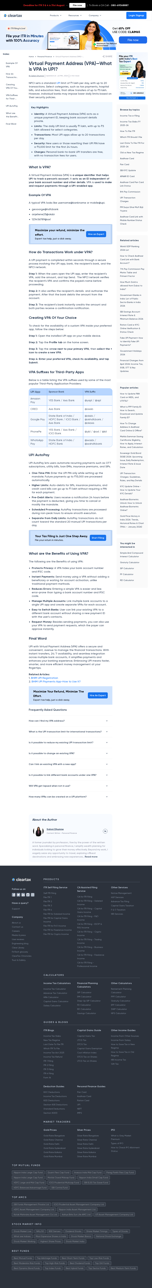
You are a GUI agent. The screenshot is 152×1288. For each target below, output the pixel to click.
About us (16, 922)
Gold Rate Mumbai (52, 1156)
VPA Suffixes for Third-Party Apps (12, 97)
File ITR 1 (47, 897)
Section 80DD (50, 1113)
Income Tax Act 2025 (53, 1052)
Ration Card (83, 1100)
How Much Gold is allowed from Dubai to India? (131, 285)
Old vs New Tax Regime (132, 152)
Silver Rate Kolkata (86, 1152)
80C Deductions (51, 1092)
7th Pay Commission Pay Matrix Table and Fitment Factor (132, 272)
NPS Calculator (118, 1013)
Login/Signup (136, 15)
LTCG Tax (81, 1040)
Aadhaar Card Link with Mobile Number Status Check (131, 220)
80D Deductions (51, 1100)
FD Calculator (84, 1005)
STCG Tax (82, 1044)
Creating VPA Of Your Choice (12, 86)
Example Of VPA (12, 65)
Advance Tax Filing (120, 901)
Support (16, 909)
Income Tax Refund (52, 1057)
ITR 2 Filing (48, 1065)
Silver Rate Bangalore (88, 1135)
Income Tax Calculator (54, 989)
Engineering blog (20, 943)
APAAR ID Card (127, 176)
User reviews (18, 939)
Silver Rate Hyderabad (88, 1148)
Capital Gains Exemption (89, 1048)
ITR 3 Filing (48, 1069)
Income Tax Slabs (52, 1036)
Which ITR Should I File (131, 137)
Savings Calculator (86, 1013)
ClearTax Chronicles (21, 956)
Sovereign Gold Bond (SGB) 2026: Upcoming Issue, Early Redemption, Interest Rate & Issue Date (132, 460)
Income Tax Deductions (55, 1096)
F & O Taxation (118, 910)
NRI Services (117, 914)
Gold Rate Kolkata (52, 1152)
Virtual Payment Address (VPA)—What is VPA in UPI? (77, 57)
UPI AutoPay (12, 106)
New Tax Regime (51, 1040)
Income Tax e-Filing (130, 115)
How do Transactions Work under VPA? (12, 76)
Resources (74, 15)
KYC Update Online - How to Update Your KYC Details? (130, 490)
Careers (16, 931)
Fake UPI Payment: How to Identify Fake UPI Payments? (131, 341)
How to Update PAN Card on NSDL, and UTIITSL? (130, 397)
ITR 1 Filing (48, 1061)
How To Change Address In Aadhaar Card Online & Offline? (131, 427)
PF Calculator (126, 574)
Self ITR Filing (49, 893)
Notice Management (121, 893)
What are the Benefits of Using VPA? (12, 115)
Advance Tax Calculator (55, 993)
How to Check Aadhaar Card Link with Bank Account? (131, 259)
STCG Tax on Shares (87, 1057)
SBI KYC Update (128, 170)
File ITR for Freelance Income (57, 930)
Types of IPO (117, 1143)
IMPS (79, 1113)
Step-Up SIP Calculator (88, 1001)
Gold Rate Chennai (53, 1140)
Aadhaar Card (127, 158)
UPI (58, 83)
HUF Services (117, 897)
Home (31, 57)
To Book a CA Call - (109, 5)
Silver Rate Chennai (87, 1140)
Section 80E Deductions (55, 1104)
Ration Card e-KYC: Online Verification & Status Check (130, 328)
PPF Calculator (118, 996)
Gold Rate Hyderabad (54, 1148)
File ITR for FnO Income (54, 926)
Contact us (17, 927)
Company (94, 15)
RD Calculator (127, 580)
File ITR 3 (47, 905)
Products (54, 15)
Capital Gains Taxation (122, 905)
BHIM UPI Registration (45, 677)
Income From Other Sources (125, 1036)
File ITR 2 (47, 901)
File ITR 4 (47, 910)
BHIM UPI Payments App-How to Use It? (56, 681)
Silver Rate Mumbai (86, 1156)
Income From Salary (121, 1040)
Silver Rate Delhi (85, 1144)
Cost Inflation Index (86, 1052)
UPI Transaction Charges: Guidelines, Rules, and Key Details (131, 477)
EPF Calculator (118, 1005)
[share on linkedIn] (105, 831)
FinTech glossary (20, 952)
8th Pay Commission (130, 192)
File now (77, 5)
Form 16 (47, 1077)
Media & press (19, 935)
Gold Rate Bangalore (54, 1135)
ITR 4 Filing (48, 1073)
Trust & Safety (19, 960)
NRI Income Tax (118, 1060)
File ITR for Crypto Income (56, 934)
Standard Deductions (54, 1109)
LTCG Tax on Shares (87, 1061)
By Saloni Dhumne (36, 76)
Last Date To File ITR (53, 1044)
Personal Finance (44, 57)
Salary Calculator (52, 1005)
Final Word (11, 124)
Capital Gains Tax (86, 1036)
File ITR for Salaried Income (56, 914)
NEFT (79, 1109)
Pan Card (124, 164)
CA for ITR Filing (84, 896)
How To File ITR (127, 131)
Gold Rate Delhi (51, 1144)
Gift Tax (115, 1064)
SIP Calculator (127, 568)
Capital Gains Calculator (55, 1001)
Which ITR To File (51, 1048)
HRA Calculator (50, 997)
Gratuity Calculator (129, 562)
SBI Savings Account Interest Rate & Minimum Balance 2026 (131, 315)
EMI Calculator (84, 996)
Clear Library (18, 947)
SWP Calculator (119, 1009)
